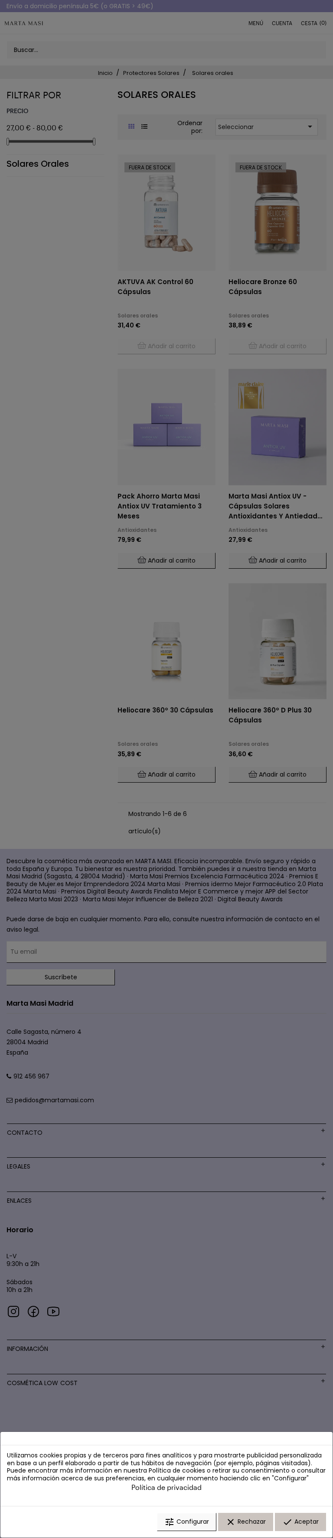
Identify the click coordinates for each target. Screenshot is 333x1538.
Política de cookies (177, 1470)
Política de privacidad (166, 1487)
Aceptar (300, 1522)
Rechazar (245, 1522)
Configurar (186, 1522)
